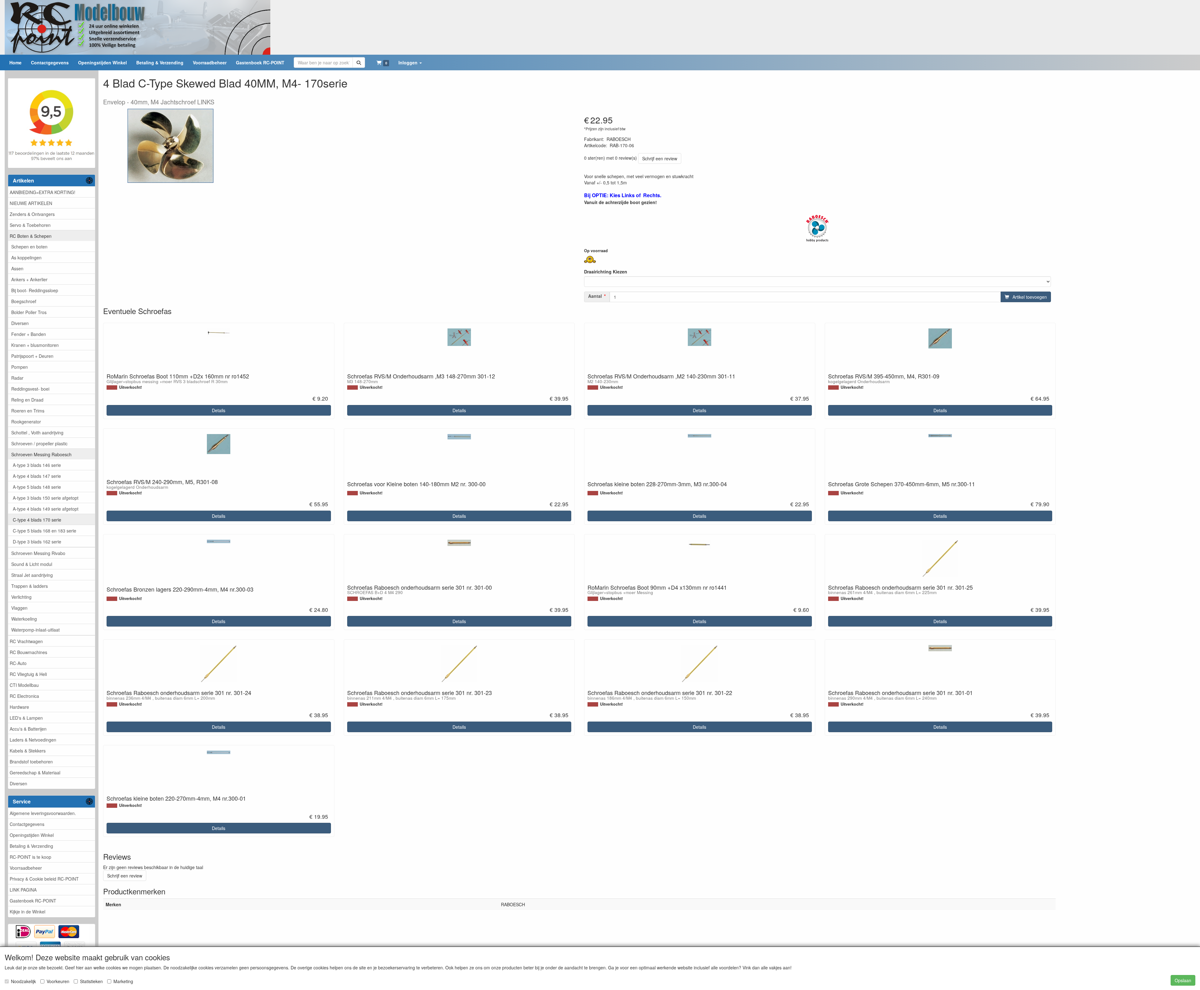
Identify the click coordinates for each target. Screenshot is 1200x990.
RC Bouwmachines (28, 652)
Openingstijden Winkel (32, 835)
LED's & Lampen (26, 718)
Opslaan (1183, 980)
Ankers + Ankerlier (29, 279)
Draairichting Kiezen (605, 271)
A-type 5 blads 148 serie (37, 487)
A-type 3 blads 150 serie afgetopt (45, 498)
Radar (17, 378)
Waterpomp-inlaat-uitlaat (35, 630)
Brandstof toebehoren (31, 761)
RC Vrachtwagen (26, 641)
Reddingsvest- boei (30, 389)
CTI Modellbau (24, 685)
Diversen (20, 323)
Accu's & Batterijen (28, 729)
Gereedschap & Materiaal (35, 772)
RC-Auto (18, 663)
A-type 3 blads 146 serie (37, 465)
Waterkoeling (24, 619)
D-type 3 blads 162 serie (37, 541)
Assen (17, 268)
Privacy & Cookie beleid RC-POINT (44, 879)
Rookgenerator (26, 421)
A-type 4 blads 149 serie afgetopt (45, 509)
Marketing (123, 981)
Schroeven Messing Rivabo (38, 553)
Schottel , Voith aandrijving (37, 432)
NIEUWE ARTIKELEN (31, 203)
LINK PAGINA (23, 890)
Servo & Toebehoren (30, 225)
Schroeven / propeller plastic (39, 443)
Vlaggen (19, 608)
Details (218, 410)
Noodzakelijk (23, 981)
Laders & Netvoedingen (33, 740)
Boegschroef (23, 301)
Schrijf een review (659, 158)
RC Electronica (24, 696)
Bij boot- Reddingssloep (34, 290)
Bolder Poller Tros (29, 312)
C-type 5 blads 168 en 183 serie (44, 531)
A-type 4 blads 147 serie (37, 476)
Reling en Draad (27, 400)
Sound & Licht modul (31, 564)
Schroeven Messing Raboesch (41, 454)
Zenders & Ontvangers (32, 214)
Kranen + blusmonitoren (35, 345)
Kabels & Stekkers (28, 751)
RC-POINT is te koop (30, 857)
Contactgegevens (27, 824)
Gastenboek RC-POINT (33, 901)
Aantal (595, 296)
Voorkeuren (58, 981)
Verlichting (21, 597)
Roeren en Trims (27, 411)
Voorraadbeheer (26, 868)
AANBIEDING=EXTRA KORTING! (42, 192)
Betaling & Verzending (31, 846)
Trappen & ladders (29, 586)
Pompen (19, 367)
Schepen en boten (29, 246)
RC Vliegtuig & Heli (28, 674)
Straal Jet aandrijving (32, 575)
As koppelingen (26, 257)
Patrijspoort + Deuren (32, 356)
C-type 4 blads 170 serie (37, 520)
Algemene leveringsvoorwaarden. (43, 813)
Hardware (19, 707)
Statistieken (91, 981)
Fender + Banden (28, 334)
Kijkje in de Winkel (27, 911)
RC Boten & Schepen (31, 236)
